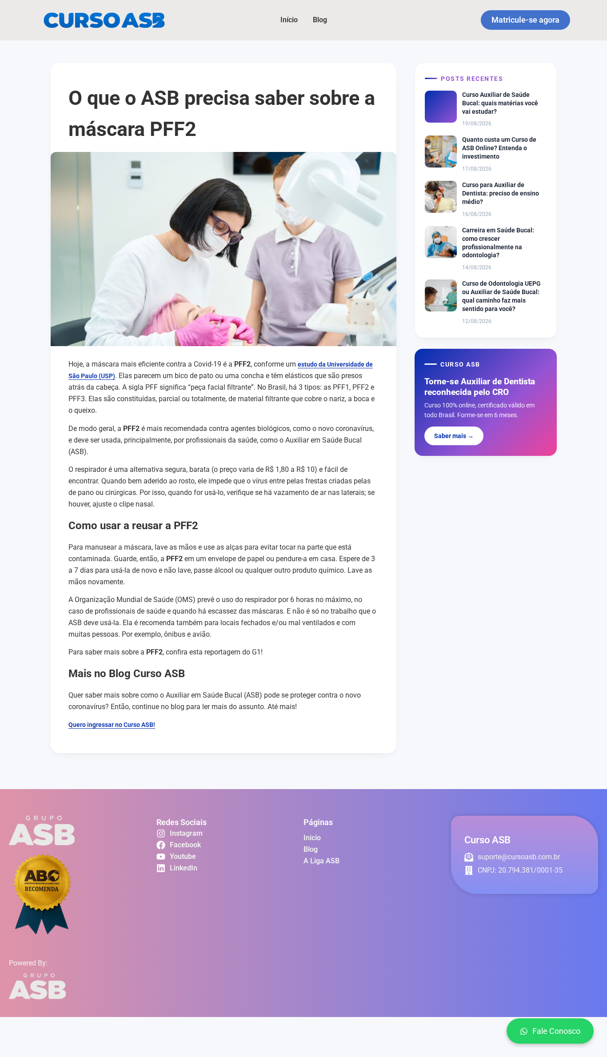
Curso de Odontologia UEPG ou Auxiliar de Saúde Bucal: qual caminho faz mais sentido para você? (501, 296)
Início (289, 20)
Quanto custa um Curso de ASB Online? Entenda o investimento (499, 148)
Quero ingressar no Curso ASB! (111, 724)
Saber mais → (454, 435)
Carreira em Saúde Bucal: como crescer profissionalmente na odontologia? (498, 243)
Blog (320, 20)
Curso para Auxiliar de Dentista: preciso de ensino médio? (500, 193)
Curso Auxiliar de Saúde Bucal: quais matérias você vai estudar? (500, 103)
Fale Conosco (556, 1031)
